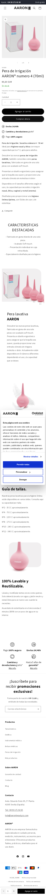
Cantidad (5, 97)
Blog (7, 786)
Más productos (11, 758)
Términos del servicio (31, 885)
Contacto (9, 780)
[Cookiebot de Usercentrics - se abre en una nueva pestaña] (32, 413)
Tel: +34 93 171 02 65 (14, 810)
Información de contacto (16, 881)
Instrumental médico (13, 740)
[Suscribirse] (38, 709)
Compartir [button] (8, 211)
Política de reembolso (33, 881)
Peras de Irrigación (12, 752)
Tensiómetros (10, 729)
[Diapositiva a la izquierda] (17, 63)
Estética (8, 735)
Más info (12, 668)
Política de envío (16, 885)
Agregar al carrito (31, 891)
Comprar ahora (23, 119)
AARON (17, 878)
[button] (5, 8)
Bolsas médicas (11, 746)
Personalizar (21, 472)
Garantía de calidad (13, 774)
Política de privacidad (29, 878)
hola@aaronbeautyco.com (16, 815)
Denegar (23, 479)
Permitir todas (23, 464)
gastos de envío (22, 91)
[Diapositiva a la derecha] (28, 63)
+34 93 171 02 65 (14, 2)
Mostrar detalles (31, 457)
